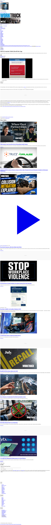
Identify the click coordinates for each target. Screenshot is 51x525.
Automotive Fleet (7, 118)
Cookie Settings (34, 46)
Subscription (1, 46)
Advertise (20, 46)
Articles (7, 0)
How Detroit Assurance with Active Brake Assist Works (11, 247)
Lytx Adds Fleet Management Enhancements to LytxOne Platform (13, 458)
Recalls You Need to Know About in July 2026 (9, 371)
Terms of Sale (8, 524)
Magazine (13, 45)
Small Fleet (1, 39)
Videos (6, 45)
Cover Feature (3, 0)
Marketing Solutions (38, 46)
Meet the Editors (17, 46)
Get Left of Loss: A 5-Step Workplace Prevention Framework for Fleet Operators (16, 283)
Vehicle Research (4, 493)
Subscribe (1, 12)
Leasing (1, 32)
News (5, 0)
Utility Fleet (1, 43)
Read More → (2, 173)
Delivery (1, 26)
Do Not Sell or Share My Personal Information (15, 524)
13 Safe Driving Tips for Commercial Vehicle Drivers (10, 335)
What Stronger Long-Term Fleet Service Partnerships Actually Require (14, 144)
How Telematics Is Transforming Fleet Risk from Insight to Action (13, 396)
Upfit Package (13, 46)
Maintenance (1, 33)
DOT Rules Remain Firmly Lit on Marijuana (9, 422)
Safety (1, 37)
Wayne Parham (4, 245)
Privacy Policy (2, 524)
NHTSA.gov (9, 102)
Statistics (18, 45)
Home (1, 49)
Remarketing (3, 489)
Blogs (4, 45)
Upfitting (1, 41)
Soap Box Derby (10, 46)
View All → (1, 461)
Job (25, 45)
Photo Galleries (8, 45)
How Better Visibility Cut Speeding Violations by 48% (10, 309)
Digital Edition (4, 12)
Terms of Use (5, 524)
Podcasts (16, 45)
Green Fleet (1, 30)
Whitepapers (20, 45)
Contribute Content (26, 46)
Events (22, 45)
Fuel (0, 29)
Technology (3, 491)
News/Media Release (5, 168)
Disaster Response (2, 28)
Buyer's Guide (28, 45)
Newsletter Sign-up (5, 46)
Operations (1, 34)
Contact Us (22, 46)
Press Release (30, 46)
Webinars (24, 45)
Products (11, 45)
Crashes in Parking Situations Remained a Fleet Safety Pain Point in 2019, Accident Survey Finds (13, 106)
